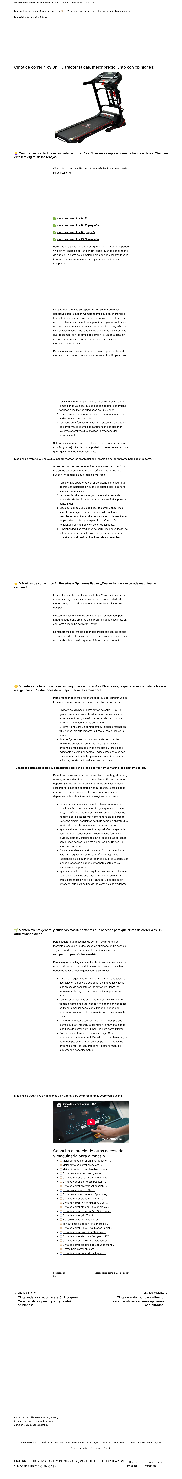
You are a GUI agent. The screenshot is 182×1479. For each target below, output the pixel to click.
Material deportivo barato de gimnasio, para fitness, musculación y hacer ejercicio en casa (56, 3)
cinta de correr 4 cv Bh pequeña (76, 232)
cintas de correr (121, 1273)
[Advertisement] (91, 42)
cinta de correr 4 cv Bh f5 (72, 218)
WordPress (150, 1465)
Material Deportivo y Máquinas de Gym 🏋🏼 (39, 11)
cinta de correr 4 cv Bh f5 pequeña (78, 225)
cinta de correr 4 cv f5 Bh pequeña (78, 239)
